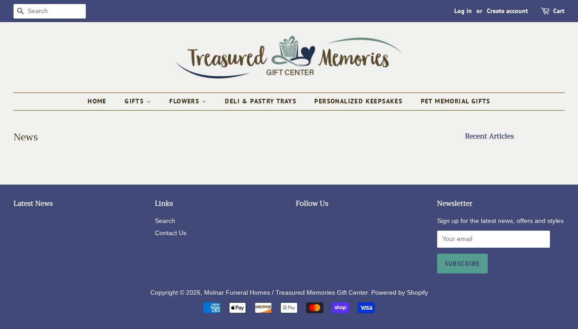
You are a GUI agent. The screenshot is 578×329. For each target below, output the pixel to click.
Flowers (185, 101)
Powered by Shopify (399, 292)
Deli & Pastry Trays (260, 101)
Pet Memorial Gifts (455, 101)
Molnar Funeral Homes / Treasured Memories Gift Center (286, 292)
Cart (558, 11)
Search (165, 221)
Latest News (33, 203)
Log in (463, 11)
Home (97, 101)
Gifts (135, 101)
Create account (507, 11)
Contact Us (170, 233)
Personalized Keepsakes (358, 101)
